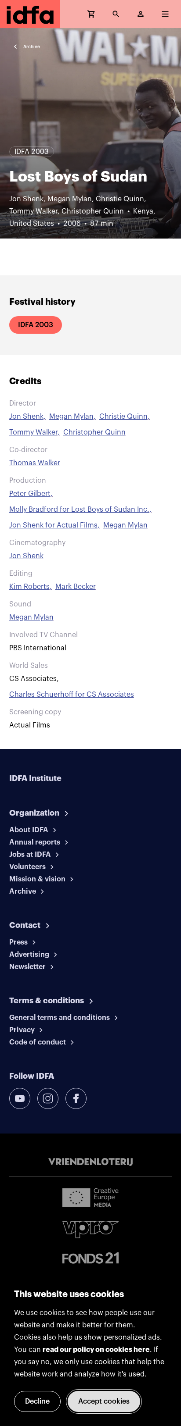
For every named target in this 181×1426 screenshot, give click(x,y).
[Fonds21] (90, 1258)
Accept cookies (104, 1401)
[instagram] (47, 1098)
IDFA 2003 (35, 324)
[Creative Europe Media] (90, 1197)
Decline (37, 1401)
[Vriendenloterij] (90, 1162)
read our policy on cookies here (96, 1349)
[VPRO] (90, 1229)
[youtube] (19, 1098)
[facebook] (76, 1098)
